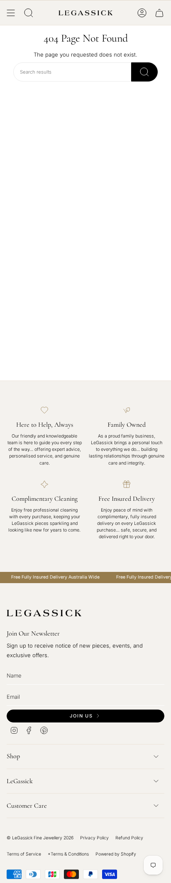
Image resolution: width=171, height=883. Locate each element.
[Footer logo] (44, 613)
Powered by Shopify (115, 854)
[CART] (159, 12)
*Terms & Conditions (68, 854)
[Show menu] (10, 12)
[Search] (144, 72)
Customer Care (27, 805)
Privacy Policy (94, 838)
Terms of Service (24, 854)
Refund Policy (129, 838)
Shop (13, 756)
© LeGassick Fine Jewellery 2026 (40, 838)
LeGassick (20, 781)
